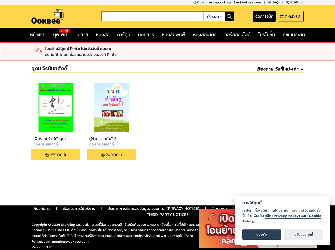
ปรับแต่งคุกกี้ (303, 234)
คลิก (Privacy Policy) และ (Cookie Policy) (281, 218)
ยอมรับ (261, 234)
